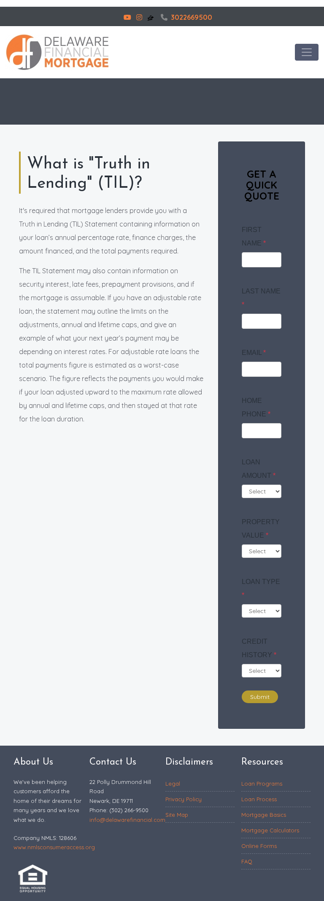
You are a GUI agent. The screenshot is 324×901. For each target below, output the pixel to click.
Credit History (259, 648)
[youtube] (127, 17)
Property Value (261, 528)
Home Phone (256, 407)
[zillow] (151, 17)
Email (254, 352)
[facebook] (116, 17)
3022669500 (191, 17)
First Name (254, 236)
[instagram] (139, 17)
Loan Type (261, 588)
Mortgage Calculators (270, 830)
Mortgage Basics (263, 814)
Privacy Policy (183, 799)
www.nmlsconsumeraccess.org (54, 847)
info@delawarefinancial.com (127, 819)
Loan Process (259, 799)
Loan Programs (261, 783)
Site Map (176, 814)
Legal (172, 783)
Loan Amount (258, 468)
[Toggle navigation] (307, 52)
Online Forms (259, 845)
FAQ (246, 861)
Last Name (261, 298)
